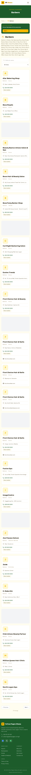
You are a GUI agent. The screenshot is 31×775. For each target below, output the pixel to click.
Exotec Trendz (9, 272)
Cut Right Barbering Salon (14, 246)
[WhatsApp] (10, 740)
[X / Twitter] (6, 740)
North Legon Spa (10, 687)
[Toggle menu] (28, 2)
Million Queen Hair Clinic (14, 661)
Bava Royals (8, 105)
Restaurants (4, 751)
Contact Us (20, 755)
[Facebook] (2, 740)
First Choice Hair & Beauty (14, 299)
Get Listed (19, 753)
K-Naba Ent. (8, 591)
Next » (26, 707)
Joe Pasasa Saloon (11, 538)
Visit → (6, 31)
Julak (5, 565)
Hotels (3, 753)
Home (3, 21)
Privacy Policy (5, 763)
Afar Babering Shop (11, 78)
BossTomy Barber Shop (13, 203)
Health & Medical (6, 755)
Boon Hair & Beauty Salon (13, 176)
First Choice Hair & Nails (13, 342)
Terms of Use (4, 761)
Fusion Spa (7, 469)
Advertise (19, 751)
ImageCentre (8, 495)
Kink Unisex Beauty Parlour (14, 634)
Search (3, 748)
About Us (19, 748)
